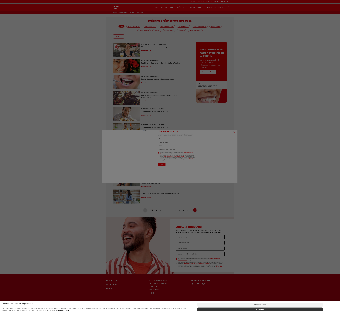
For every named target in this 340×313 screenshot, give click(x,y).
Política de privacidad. (63, 310)
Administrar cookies (260, 304)
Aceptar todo (260, 309)
